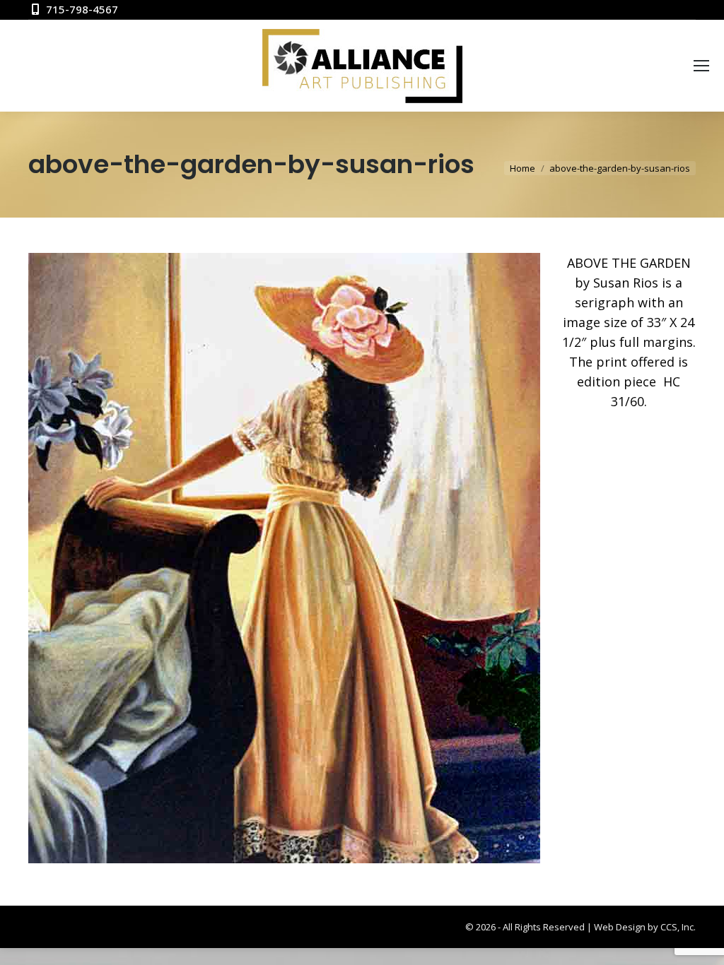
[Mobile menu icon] (701, 65)
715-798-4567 (82, 9)
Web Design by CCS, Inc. (645, 926)
